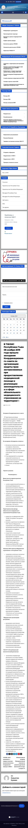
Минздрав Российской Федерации (11, 196)
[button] (23, 12)
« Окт (3, 337)
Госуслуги (5, 182)
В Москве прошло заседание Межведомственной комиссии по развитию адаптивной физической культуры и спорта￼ (19, 763)
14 (14, 327)
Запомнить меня (8, 303)
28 (14, 333)
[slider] (13, 280)
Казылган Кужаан (15, 779)
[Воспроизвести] (4, 280)
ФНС (3, 203)
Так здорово (5, 207)
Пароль (4, 294)
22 (17, 330)
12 (7, 327)
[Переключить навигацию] (13, 12)
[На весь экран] (23, 280)
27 (10, 333)
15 (17, 327)
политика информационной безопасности (9, 805)
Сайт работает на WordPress (9, 823)
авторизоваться (6, 792)
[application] (14, 275)
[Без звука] (21, 280)
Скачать (21, 805)
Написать (8, 228)
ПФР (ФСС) (5, 200)
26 (7, 333)
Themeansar (14, 825)
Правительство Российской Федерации (12, 189)
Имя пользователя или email (9, 286)
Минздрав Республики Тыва (9, 193)
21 (14, 330)
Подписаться (7, 20)
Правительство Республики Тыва (11, 185)
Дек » (7, 337)
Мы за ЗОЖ (5, 172)
